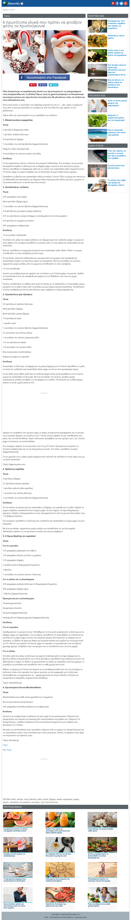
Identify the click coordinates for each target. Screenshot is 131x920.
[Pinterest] (32, 85)
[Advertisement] (44, 410)
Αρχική (5, 10)
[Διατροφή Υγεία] (13, 5)
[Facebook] (44, 77)
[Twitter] (54, 85)
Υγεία (12, 10)
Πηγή (5, 745)
